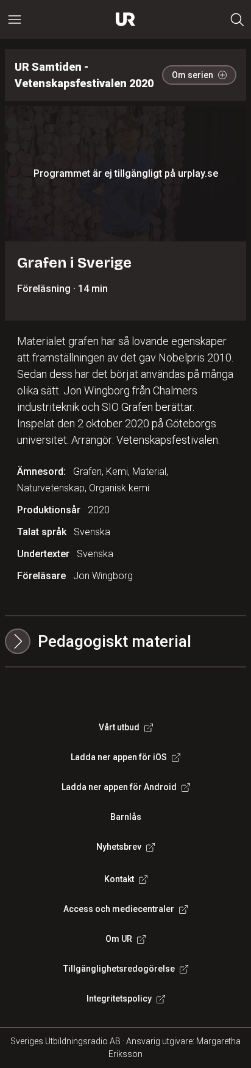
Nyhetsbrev (118, 847)
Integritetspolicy (119, 998)
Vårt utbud (119, 727)
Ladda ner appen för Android (119, 787)
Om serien (192, 75)
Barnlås (125, 817)
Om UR (118, 939)
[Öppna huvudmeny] (14, 19)
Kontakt (119, 879)
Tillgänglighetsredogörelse (119, 969)
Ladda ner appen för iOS (119, 757)
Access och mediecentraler (118, 909)
